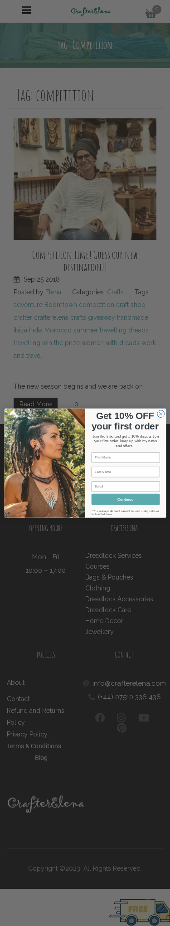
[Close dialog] (160, 413)
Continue (125, 499)
